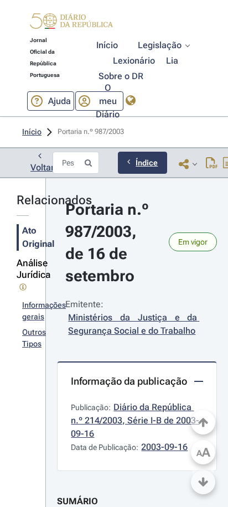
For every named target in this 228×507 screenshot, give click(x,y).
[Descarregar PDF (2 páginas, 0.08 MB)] (211, 163)
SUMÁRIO (77, 501)
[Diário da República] (71, 23)
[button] (71, 22)
